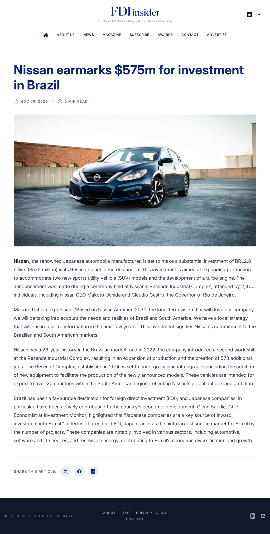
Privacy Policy (151, 513)
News (88, 35)
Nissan (21, 261)
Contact (190, 35)
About (109, 513)
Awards (165, 35)
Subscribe (140, 35)
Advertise (217, 35)
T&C (126, 513)
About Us (66, 35)
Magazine (112, 35)
